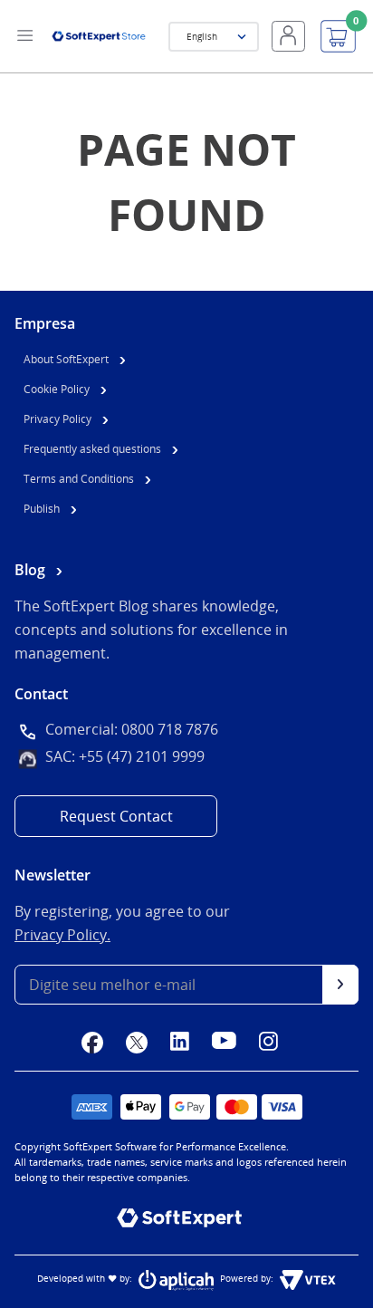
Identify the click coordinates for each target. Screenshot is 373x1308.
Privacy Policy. (62, 935)
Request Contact (116, 816)
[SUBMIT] (340, 985)
